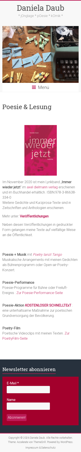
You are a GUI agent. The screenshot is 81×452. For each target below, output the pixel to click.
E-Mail (13, 383)
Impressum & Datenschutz (40, 447)
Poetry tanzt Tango (47, 254)
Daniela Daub (40, 8)
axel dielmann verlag (42, 187)
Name (11, 400)
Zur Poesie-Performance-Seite (39, 293)
